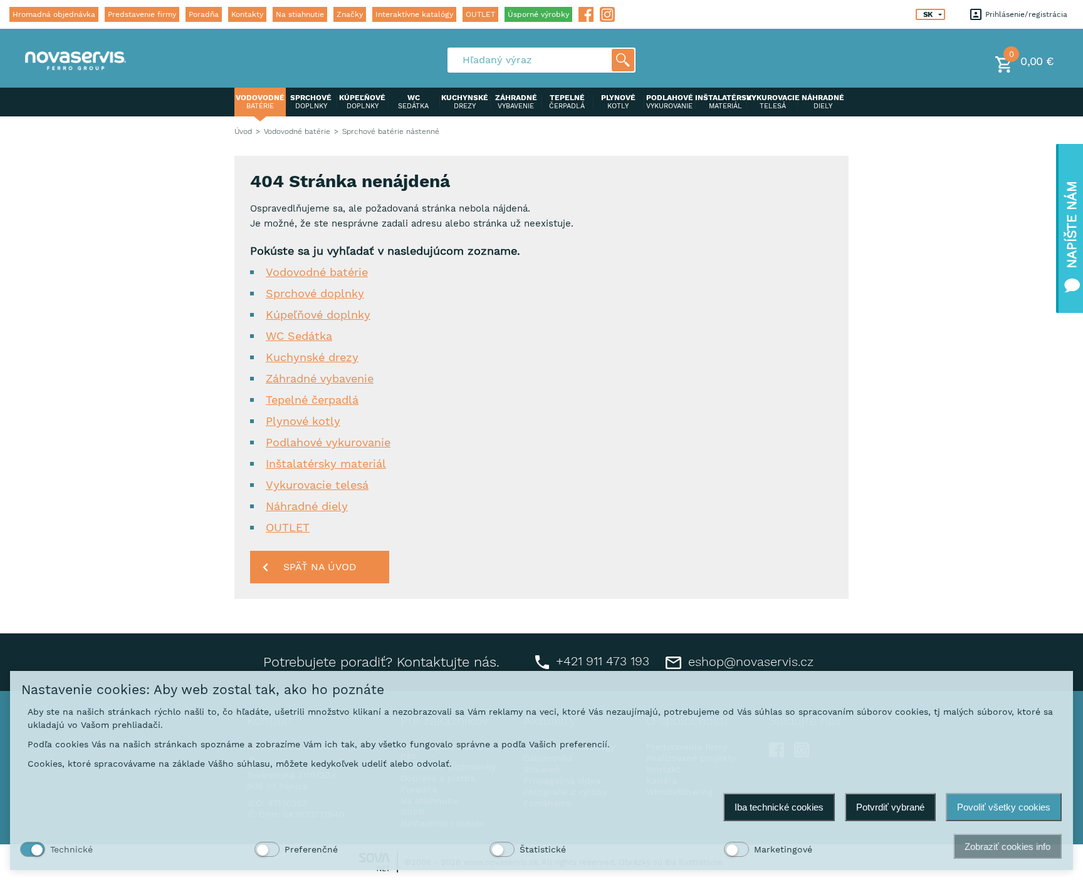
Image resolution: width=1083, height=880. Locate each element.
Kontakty (247, 14)
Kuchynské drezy (312, 357)
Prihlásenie (1004, 14)
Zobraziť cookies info (1007, 846)
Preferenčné (311, 849)
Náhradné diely (307, 506)
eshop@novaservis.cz (749, 661)
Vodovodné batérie (297, 131)
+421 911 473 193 (600, 660)
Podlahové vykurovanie (328, 442)
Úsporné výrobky (538, 14)
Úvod (243, 131)
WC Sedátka (299, 335)
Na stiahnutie (300, 14)
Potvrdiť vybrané (890, 807)
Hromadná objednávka (54, 14)
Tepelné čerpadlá (312, 399)
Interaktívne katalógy (414, 14)
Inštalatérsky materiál (326, 463)
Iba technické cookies (779, 807)
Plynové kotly (303, 420)
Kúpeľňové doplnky (318, 314)
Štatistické (543, 849)
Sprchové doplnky (315, 293)
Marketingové (783, 849)
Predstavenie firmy (142, 14)
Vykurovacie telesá (317, 484)
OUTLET (480, 14)
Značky (350, 14)
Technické (71, 849)
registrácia (1047, 14)
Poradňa (204, 14)
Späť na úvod (320, 567)
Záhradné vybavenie (320, 378)
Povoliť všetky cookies (1003, 807)
